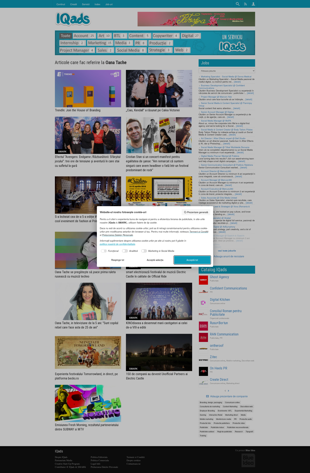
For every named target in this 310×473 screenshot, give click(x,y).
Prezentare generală (197, 212)
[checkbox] (109, 251)
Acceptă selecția (155, 260)
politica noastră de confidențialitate (117, 244)
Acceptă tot (192, 260)
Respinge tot (117, 260)
